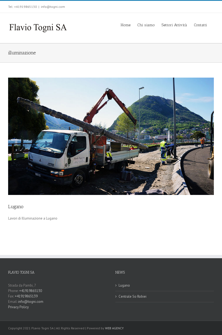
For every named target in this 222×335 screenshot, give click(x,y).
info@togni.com (53, 7)
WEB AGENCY (114, 328)
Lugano (16, 207)
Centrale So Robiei (132, 296)
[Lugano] (111, 136)
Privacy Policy (18, 307)
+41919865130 (31, 290)
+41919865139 (26, 296)
